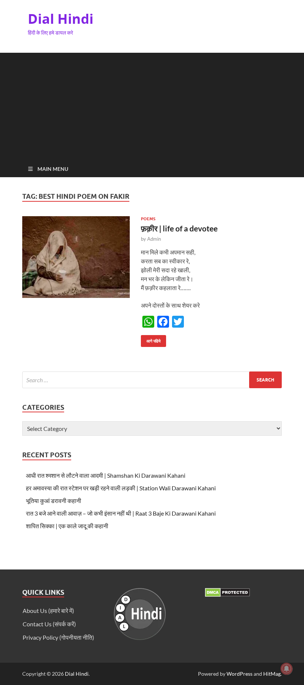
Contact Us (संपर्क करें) (49, 623)
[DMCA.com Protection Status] (227, 594)
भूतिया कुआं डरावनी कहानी (53, 500)
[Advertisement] (152, 105)
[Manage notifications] (287, 669)
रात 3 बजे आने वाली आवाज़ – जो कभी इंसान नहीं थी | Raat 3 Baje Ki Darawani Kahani (121, 513)
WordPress (239, 674)
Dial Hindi (60, 19)
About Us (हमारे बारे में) (48, 610)
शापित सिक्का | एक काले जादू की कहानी (67, 525)
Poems (148, 218)
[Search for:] (152, 379)
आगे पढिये (151, 339)
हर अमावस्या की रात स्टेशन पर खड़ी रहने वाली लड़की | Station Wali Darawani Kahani (121, 487)
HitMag (272, 674)
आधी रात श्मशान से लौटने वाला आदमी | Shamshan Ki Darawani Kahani (105, 475)
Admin (154, 239)
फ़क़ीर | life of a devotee (179, 228)
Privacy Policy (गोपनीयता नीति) (58, 637)
